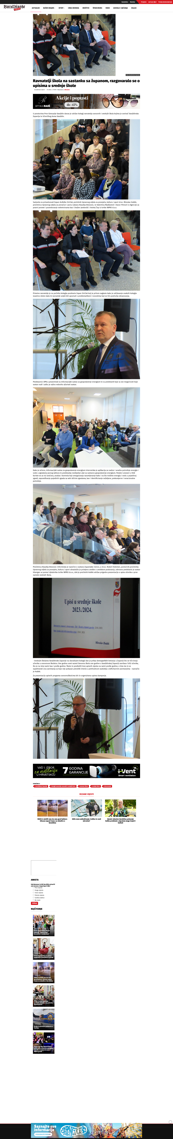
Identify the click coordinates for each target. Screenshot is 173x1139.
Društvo (85, 8)
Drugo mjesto (38, 890)
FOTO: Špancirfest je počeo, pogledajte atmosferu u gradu (43, 956)
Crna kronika (73, 8)
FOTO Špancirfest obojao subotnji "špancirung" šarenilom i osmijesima (42, 932)
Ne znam (37, 900)
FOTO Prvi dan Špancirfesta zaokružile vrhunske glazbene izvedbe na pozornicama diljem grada (43, 1049)
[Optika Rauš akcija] (86, 101)
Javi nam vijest (152, 2)
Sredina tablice (39, 898)
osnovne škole (84, 786)
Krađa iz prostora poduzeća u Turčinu (43, 1027)
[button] (34, 811)
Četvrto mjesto (39, 895)
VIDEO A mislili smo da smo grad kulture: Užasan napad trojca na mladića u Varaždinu (52, 821)
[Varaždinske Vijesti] (14, 7)
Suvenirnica (125, 2)
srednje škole (96, 786)
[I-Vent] (86, 771)
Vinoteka (132, 2)
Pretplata (143, 2)
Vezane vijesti (86, 794)
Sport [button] (61, 8)
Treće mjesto (38, 893)
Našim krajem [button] (48, 8)
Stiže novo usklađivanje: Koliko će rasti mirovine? (86, 820)
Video (108, 8)
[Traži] (145, 8)
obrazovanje (107, 786)
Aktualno (36, 8)
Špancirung (97, 8)
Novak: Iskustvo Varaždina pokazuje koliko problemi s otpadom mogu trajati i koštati (120, 821)
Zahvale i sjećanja (120, 8)
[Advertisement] (86, 844)
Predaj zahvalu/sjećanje (165, 2)
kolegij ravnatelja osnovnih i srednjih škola (63, 786)
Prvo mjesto (38, 888)
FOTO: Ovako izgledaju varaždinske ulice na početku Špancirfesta (43, 1002)
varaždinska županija (41, 786)
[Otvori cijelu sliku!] (74, 45)
